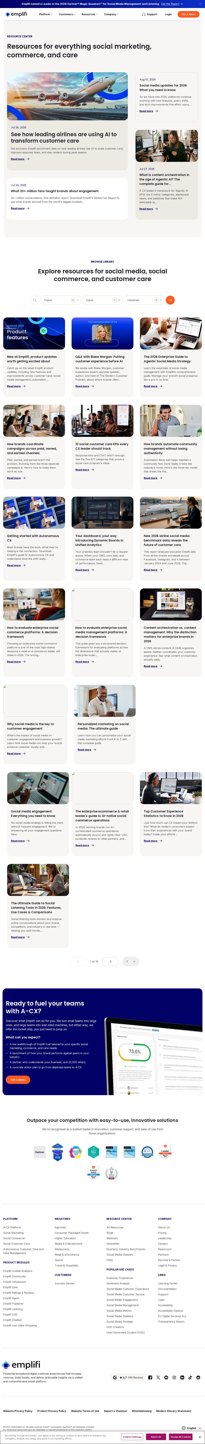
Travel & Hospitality (66, 1265)
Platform (44, 14)
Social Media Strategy (120, 1321)
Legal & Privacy (167, 1265)
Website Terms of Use (85, 1411)
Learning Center (168, 1283)
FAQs (110, 1260)
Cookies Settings (132, 1437)
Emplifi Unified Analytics (17, 1271)
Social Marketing (13, 1232)
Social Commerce (14, 1238)
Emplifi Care (10, 1287)
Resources (88, 14)
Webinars (112, 1238)
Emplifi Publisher (13, 1303)
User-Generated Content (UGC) (126, 1332)
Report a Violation (115, 1411)
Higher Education (65, 1238)
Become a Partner (169, 1260)
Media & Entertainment (68, 1243)
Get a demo (188, 14)
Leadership (164, 1238)
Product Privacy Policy (51, 1411)
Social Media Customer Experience (128, 1288)
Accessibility (165, 1305)
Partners (163, 1254)
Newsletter (113, 1243)
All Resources (115, 1227)
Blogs (110, 1232)
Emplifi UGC (10, 1314)
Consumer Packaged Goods (72, 1232)
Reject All (156, 1437)
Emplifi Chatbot (12, 1320)
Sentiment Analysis (118, 1283)
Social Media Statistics (120, 1316)
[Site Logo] (16, 14)
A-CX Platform (12, 1227)
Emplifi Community (14, 1276)
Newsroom (165, 1249)
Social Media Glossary (120, 1254)
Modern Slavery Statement (173, 1411)
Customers (66, 14)
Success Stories (64, 1283)
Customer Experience (120, 1278)
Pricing (162, 1232)
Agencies (60, 1227)
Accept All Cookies (181, 1437)
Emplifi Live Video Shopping (20, 1325)
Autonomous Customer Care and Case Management (23, 1251)
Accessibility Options (170, 1310)
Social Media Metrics (119, 1310)
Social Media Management (123, 1305)
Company (110, 14)
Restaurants (62, 1249)
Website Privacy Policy (18, 1411)
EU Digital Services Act (172, 1316)
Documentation (167, 1288)
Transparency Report (171, 1321)
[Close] (199, 1437)
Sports (59, 1260)
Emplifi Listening (13, 1309)
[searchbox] (62, 298)
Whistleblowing (142, 1411)
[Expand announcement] (200, 4)
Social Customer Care (16, 1243)
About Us (164, 1227)
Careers (163, 1243)
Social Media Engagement (122, 1299)
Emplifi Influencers (14, 1281)
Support (163, 1294)
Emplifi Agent (11, 1298)
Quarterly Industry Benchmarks (126, 1249)
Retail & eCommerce (67, 1254)
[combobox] (61, 300)
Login (168, 14)
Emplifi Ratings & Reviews (18, 1292)
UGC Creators (115, 1327)
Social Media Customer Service (125, 1294)
